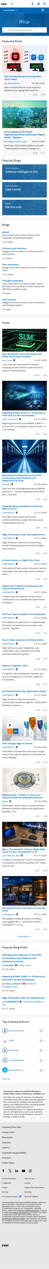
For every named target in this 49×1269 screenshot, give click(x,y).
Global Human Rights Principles (13, 1218)
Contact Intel (8, 1132)
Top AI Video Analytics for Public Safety (23, 639)
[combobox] (24, 30)
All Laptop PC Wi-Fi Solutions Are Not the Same (23, 909)
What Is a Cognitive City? (15, 665)
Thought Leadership (12, 280)
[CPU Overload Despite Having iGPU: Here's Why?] (24, 59)
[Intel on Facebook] (3, 1171)
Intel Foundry (9, 299)
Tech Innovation (10, 264)
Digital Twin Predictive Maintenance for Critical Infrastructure (22, 587)
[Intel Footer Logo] (5, 1244)
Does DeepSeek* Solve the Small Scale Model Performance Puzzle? (22, 355)
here (43, 1093)
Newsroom (7, 1137)
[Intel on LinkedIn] (16, 1171)
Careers (6, 1147)
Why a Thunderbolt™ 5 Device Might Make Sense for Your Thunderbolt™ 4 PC (23, 850)
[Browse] (10, 12)
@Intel (5, 232)
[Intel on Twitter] (10, 1171)
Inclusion (6, 1157)
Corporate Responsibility (14, 1152)
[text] (34, 94)
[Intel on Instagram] (30, 1171)
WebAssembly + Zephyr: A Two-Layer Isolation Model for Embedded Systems (22, 796)
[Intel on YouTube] (23, 1171)
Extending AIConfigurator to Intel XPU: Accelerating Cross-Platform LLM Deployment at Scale (22, 478)
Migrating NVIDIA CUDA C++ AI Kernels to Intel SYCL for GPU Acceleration (23, 414)
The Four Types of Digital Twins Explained (23, 614)
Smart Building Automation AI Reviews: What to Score (22, 507)
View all (6, 1078)
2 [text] (36, 95)
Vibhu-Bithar (13, 83)
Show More (23, 936)
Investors (6, 1142)
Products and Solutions (14, 248)
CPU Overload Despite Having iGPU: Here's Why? (22, 78)
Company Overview (11, 1127)
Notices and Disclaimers (21, 1212)
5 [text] (36, 153)
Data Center (25, 965)
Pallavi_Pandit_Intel (17, 141)
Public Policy (8, 1162)
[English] (38, 4)
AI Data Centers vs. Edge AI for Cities (21, 560)
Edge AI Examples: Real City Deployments (23, 534)
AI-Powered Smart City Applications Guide (24, 691)
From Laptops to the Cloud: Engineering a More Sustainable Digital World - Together (24, 134)
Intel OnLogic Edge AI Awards (17, 743)
